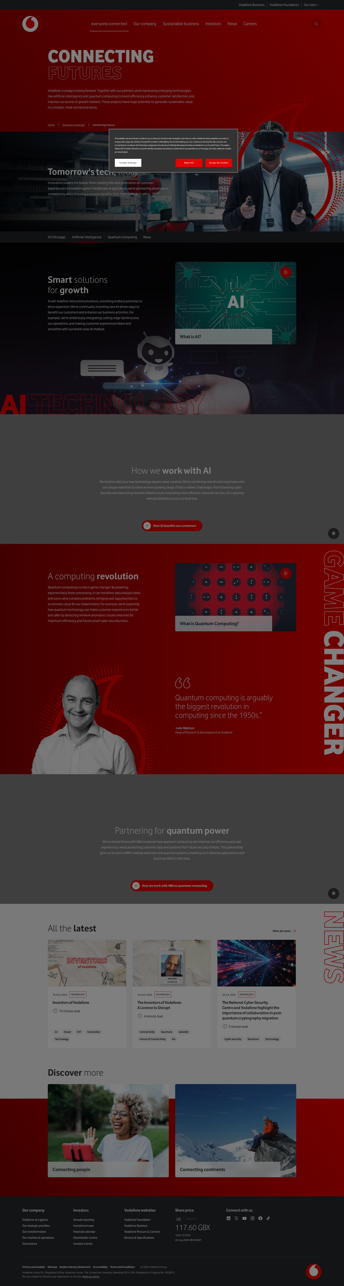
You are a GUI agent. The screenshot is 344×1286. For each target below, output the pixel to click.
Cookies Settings (128, 162)
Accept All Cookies (218, 162)
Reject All (189, 162)
